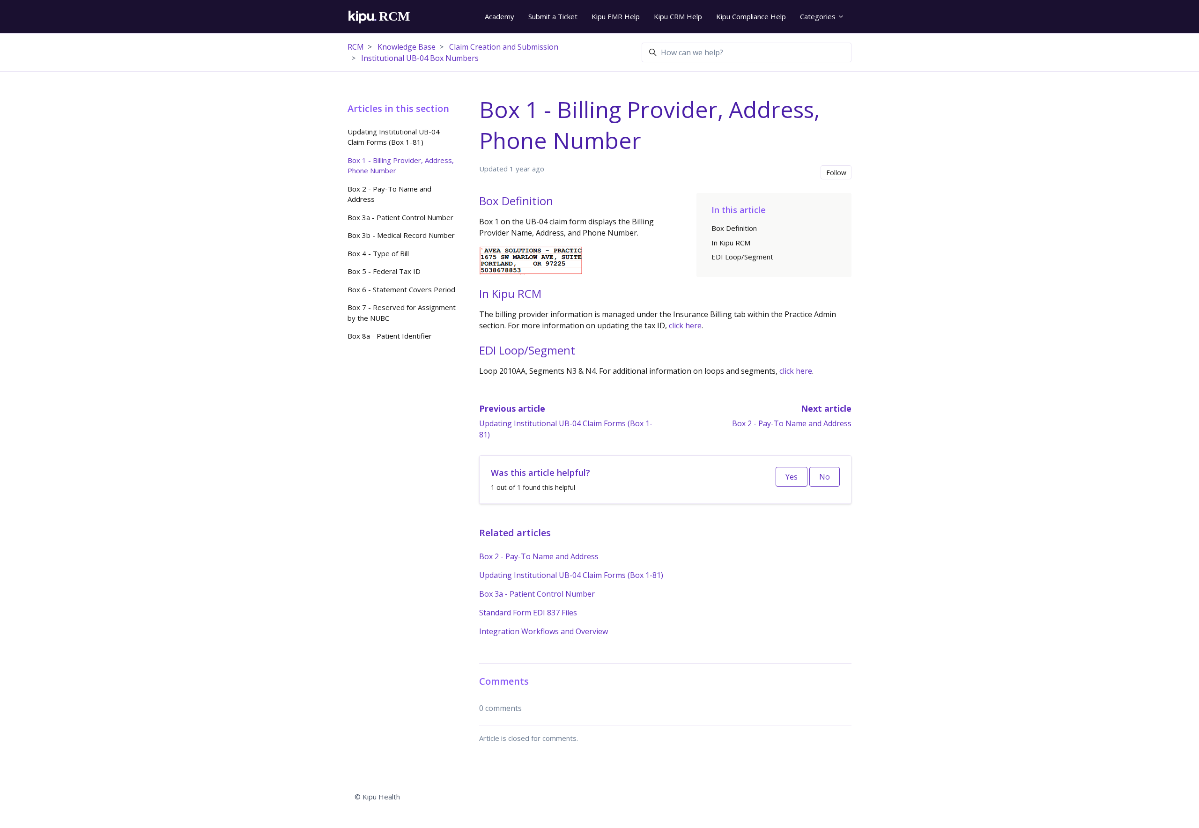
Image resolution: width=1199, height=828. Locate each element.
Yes (791, 477)
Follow (836, 172)
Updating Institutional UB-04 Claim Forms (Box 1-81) (571, 575)
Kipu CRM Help (678, 16)
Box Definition (734, 228)
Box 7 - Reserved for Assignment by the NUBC (402, 313)
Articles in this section (398, 108)
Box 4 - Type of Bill (378, 253)
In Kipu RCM (730, 242)
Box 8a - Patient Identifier (390, 335)
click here (685, 325)
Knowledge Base (406, 47)
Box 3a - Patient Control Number (537, 594)
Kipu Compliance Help (751, 16)
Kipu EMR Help (616, 16)
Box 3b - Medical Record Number (401, 235)
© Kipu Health (377, 796)
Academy (499, 16)
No (824, 477)
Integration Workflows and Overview (543, 631)
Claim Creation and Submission (503, 47)
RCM (356, 47)
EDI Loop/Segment (742, 256)
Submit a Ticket (552, 16)
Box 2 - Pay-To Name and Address (791, 423)
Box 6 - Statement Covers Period (401, 289)
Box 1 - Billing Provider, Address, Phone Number (401, 165)
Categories (818, 16)
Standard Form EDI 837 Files (528, 612)
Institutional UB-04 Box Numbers (420, 58)
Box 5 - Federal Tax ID (384, 271)
